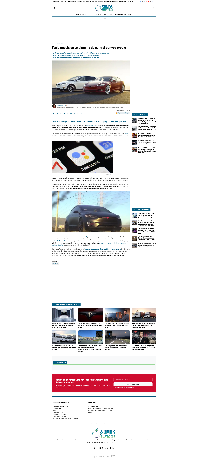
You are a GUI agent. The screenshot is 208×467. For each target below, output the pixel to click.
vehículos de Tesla (92, 125)
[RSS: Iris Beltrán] (67, 106)
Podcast (90, 412)
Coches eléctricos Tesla (59, 414)
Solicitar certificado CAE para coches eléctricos (100, 408)
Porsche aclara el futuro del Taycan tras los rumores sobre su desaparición (147, 142)
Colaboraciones (97, 423)
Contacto (89, 423)
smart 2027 (82, 1)
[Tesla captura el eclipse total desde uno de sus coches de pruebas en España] (117, 337)
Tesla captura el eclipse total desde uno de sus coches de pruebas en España (116, 347)
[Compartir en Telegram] (74, 113)
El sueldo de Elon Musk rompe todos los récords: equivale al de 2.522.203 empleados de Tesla (143, 347)
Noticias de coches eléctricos (60, 406)
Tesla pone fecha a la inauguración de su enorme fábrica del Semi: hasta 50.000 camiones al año (81, 53)
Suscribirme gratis (133, 384)
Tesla (126, 134)
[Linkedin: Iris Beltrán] (65, 106)
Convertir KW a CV (57, 408)
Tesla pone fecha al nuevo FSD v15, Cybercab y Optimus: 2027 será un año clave (76, 55)
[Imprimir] (60, 113)
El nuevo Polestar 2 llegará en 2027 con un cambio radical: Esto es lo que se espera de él (147, 128)
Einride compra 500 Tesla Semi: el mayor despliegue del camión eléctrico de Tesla (64, 347)
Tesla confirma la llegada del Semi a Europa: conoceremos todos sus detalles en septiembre (143, 325)
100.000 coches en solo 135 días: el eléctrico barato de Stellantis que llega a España (146, 238)
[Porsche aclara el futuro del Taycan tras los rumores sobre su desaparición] (134, 142)
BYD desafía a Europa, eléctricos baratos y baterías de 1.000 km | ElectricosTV (146, 135)
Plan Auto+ (130, 1)
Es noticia (55, 1)
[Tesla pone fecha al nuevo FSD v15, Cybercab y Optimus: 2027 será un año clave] (90, 315)
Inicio (53, 43)
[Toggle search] (153, 8)
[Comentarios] (54, 113)
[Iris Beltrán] (54, 106)
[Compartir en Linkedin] (78, 113)
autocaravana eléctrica (119, 1)
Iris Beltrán (60, 105)
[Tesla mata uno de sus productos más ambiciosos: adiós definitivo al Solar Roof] (117, 315)
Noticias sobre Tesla (58, 412)
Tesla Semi (110, 1)
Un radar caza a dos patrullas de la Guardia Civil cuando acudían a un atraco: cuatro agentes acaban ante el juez (146, 223)
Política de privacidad (115, 423)
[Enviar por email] (57, 113)
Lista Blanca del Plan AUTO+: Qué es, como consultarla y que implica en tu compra (146, 215)
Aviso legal (106, 423)
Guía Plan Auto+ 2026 (93, 406)
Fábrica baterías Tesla (91, 1)
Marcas (55, 410)
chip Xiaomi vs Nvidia (73, 1)
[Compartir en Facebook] (64, 113)
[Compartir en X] (67, 113)
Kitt (86, 237)
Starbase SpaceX (62, 1)
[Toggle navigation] (54, 8)
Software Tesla (55, 263)
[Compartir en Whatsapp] (81, 113)
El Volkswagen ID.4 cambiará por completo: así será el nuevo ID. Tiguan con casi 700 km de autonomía (147, 121)
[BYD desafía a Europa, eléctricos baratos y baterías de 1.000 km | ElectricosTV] (134, 135)
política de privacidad (130, 387)
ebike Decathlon (102, 1)
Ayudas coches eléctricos (59, 416)
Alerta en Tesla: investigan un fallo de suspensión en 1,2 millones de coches (147, 245)
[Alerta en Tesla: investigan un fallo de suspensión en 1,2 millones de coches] (134, 245)
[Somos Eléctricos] (104, 8)
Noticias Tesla (59, 43)
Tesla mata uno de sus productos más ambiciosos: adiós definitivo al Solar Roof (76, 57)
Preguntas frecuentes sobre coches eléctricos (65, 418)
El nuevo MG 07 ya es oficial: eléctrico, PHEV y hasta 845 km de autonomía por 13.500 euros (146, 231)
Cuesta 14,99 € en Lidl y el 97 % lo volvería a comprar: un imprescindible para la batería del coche (147, 150)
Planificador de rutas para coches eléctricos (100, 410)
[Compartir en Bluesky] (71, 113)
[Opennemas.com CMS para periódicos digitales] (104, 458)
